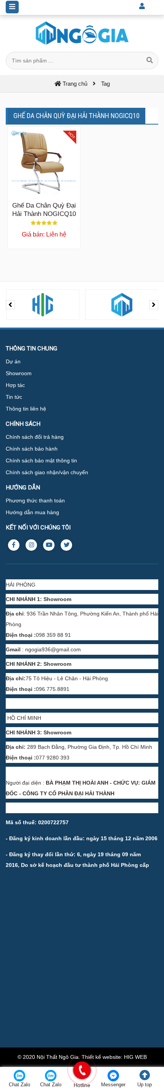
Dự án (13, 361)
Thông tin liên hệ (26, 409)
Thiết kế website (101, 1057)
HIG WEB (135, 1057)
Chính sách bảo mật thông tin (41, 460)
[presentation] (10, 304)
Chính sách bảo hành (32, 449)
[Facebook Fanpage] (13, 545)
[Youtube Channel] (49, 545)
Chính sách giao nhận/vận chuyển (47, 472)
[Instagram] (31, 545)
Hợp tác (15, 385)
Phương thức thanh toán (35, 500)
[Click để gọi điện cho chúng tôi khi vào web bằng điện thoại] (82, 1070)
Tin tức (14, 397)
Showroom (19, 373)
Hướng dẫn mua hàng (32, 512)
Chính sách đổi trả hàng (35, 437)
